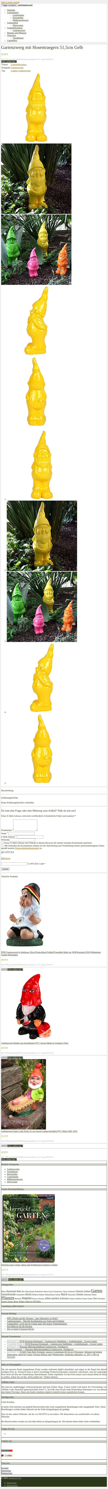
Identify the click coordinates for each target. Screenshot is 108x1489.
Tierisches (11, 35)
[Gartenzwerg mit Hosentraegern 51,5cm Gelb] (36, 142)
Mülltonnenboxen (20, 20)
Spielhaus (78, 1298)
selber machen (52, 1298)
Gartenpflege (20, 1294)
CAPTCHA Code (36, 864)
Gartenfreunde (8, 1294)
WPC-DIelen (37, 1301)
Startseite (11, 10)
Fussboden (71, 1291)
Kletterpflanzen (50, 1294)
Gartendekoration (14, 28)
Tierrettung (101, 1298)
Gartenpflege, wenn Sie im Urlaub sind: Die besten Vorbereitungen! (37, 1324)
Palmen (94, 1294)
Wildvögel (28, 1301)
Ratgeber (27, 1298)
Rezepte (34, 1298)
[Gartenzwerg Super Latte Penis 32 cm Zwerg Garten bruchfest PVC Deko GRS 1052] (23, 1129)
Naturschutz (72, 1294)
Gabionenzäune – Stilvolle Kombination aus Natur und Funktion (35, 1321)
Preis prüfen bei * (9, 61)
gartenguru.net (14, 1478)
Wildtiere (22, 1301)
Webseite (5, 840)
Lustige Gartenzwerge (21, 71)
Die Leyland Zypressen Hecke (20, 1329)
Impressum (6, 1470)
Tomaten (4, 1301)
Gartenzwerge (19, 30)
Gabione (87, 1291)
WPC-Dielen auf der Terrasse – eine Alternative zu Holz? (32, 1318)
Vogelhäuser (18, 38)
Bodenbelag (39, 1291)
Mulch (64, 1294)
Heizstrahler (18, 17)
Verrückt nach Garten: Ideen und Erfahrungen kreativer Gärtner (29, 1265)
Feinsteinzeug (58, 1291)
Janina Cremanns (14, 1349)
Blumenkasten (30, 1291)
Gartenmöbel (13, 12)
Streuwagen (18, 25)
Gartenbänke (18, 15)
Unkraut (10, 1301)
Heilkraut (35, 1294)
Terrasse (90, 1298)
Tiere (95, 1298)
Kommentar (7, 830)
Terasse (84, 1298)
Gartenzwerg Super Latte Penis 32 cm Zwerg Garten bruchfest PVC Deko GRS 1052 (39, 1131)
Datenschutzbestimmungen (27, 848)
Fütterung (79, 1291)
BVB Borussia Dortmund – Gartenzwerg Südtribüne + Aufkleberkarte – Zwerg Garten (58, 1341)
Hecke (28, 1294)
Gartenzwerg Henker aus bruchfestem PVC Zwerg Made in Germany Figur (34, 1043)
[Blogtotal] (7, 1456)
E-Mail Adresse (8, 837)
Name (4, 833)
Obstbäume (87, 1294)
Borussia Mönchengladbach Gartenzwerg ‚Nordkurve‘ (44, 1347)
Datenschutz (6, 1473)
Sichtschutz (64, 1298)
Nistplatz (79, 1294)
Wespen (15, 1301)
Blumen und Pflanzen (16, 33)
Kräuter (57, 1294)
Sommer (72, 1298)
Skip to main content (10, 2)
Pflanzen (7, 1298)
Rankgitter (18, 1298)
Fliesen (65, 1291)
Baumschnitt (11, 1291)
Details (4, 969)
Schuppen (41, 1298)
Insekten (41, 1294)
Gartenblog (12, 40)
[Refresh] (5, 858)
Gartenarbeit (12, 23)
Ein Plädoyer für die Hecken (19, 1326)
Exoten (51, 1291)
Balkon (3, 1291)
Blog (23, 1291)
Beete (19, 1291)
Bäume (45, 1291)
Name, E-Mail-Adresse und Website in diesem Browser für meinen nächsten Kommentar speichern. (48, 843)
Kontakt (4, 1468)
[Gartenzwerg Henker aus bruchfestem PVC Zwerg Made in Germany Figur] (31, 1040)
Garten (96, 1290)
